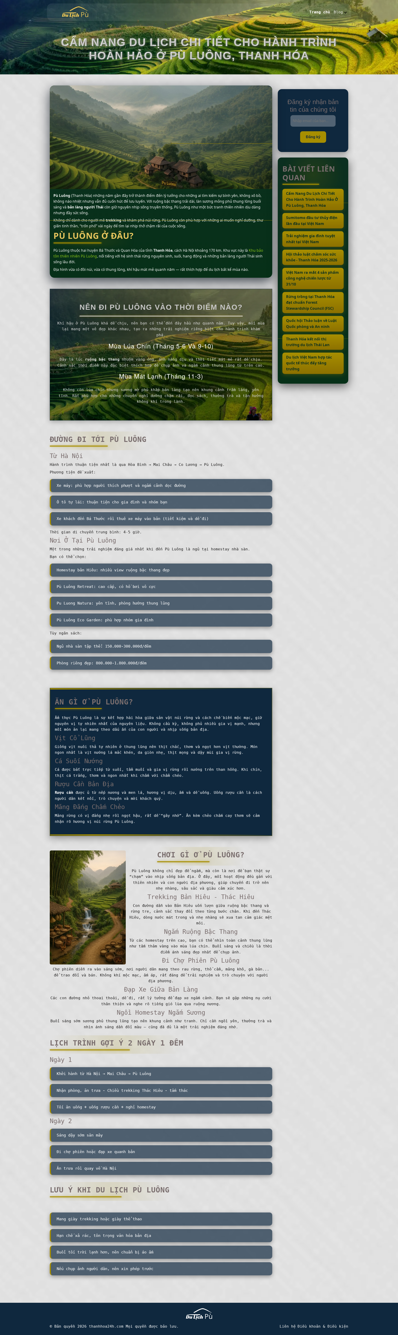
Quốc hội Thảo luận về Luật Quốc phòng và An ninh (311, 323)
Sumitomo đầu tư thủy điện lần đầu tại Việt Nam (311, 220)
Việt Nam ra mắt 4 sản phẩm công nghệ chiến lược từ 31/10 (312, 278)
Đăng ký (313, 137)
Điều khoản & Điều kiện (323, 1326)
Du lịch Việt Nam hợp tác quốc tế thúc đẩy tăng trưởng (309, 363)
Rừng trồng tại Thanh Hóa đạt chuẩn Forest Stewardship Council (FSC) (310, 302)
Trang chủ (319, 12)
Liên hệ (288, 1326)
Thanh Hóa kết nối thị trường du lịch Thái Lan (308, 342)
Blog (338, 12)
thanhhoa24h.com (106, 1326)
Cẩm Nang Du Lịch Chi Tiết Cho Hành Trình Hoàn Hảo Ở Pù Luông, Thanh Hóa (312, 199)
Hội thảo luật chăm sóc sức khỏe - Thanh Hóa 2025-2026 (311, 257)
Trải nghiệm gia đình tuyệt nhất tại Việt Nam (310, 238)
